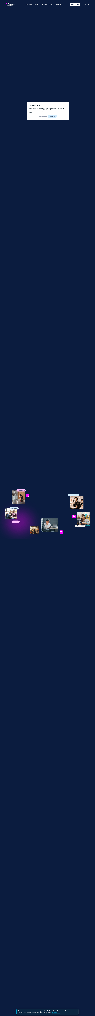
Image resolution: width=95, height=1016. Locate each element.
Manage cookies (43, 116)
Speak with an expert (75, 4)
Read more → (56, 1012)
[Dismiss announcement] (77, 1010)
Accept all (52, 116)
